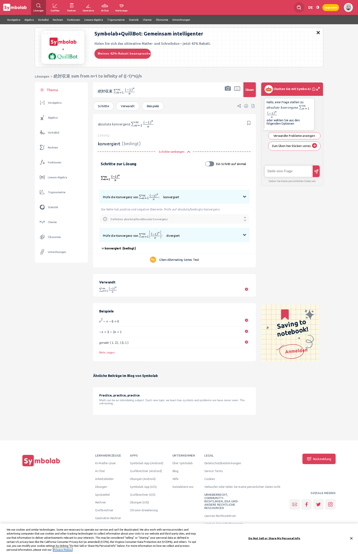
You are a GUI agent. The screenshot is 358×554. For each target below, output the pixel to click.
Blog (175, 471)
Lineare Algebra (57, 177)
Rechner (100, 502)
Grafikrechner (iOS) (142, 494)
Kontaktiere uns (183, 486)
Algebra (53, 117)
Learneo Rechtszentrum (220, 516)
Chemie (52, 222)
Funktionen (54, 162)
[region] (179, 539)
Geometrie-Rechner (108, 518)
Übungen (101, 486)
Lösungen (42, 76)
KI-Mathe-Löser (105, 463)
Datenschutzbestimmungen (222, 463)
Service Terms (213, 471)
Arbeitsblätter (104, 479)
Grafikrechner (104, 510)
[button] (228, 92)
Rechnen (53, 147)
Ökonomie (54, 237)
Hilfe (175, 479)
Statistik (53, 207)
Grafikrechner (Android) (146, 471)
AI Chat (100, 471)
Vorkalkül (53, 132)
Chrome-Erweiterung (144, 510)
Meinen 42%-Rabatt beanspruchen (124, 53)
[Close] (351, 538)
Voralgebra (55, 102)
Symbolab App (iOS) (143, 486)
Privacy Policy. (62, 549)
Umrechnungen (57, 252)
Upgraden (330, 7)
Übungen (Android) (143, 479)
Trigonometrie (56, 192)
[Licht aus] (317, 7)
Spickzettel (102, 494)
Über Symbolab (182, 463)
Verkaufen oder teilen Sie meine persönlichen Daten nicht (242, 486)
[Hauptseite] (41, 466)
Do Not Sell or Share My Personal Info (274, 538)
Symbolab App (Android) (146, 463)
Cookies (209, 479)
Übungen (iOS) (139, 502)
